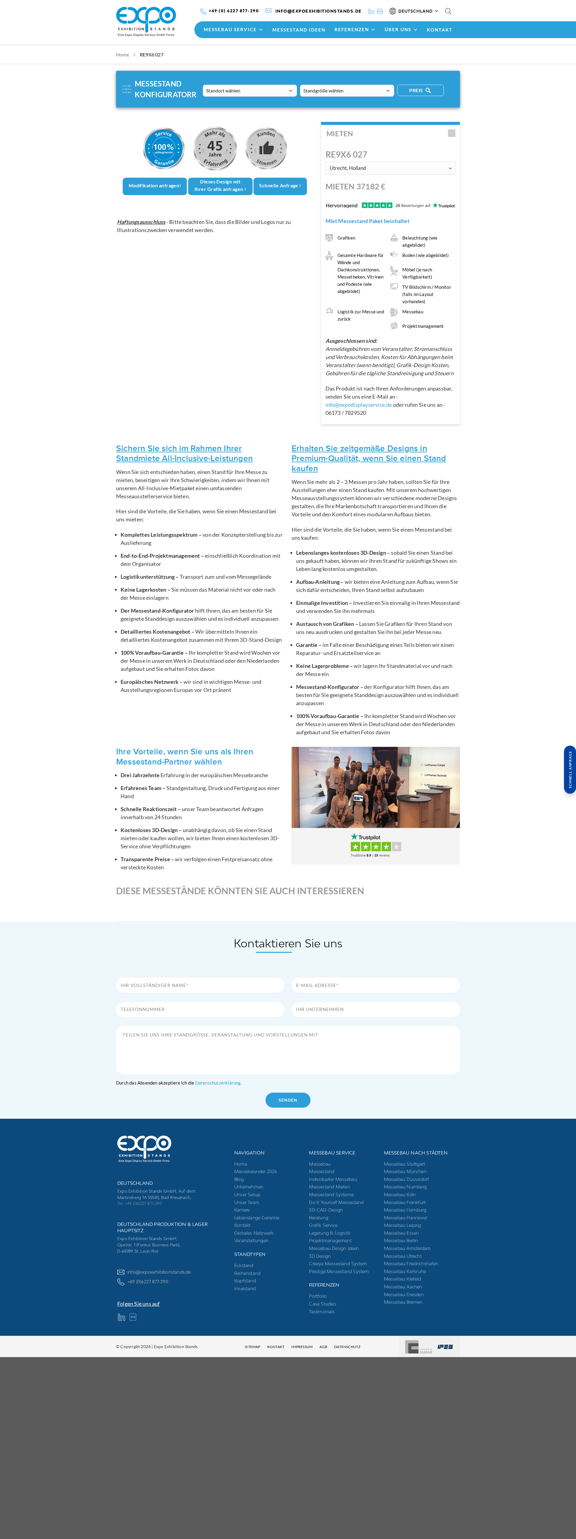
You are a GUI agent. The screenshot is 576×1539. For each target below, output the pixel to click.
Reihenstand (247, 1273)
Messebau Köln (400, 1194)
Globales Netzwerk (254, 1233)
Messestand (321, 1171)
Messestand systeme (331, 1194)
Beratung (318, 1217)
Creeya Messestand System (338, 1263)
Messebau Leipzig (402, 1225)
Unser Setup (247, 1194)
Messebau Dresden (404, 1294)
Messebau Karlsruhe (405, 1271)
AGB (323, 1346)
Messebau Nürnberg (405, 1186)
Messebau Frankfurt (405, 1202)
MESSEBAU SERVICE (230, 29)
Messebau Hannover (405, 1217)
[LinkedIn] (371, 11)
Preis (416, 90)
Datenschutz (347, 1346)
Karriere (242, 1209)
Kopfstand (245, 1280)
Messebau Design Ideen (334, 1248)
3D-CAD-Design (326, 1209)
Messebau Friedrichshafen (411, 1263)
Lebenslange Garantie (256, 1217)
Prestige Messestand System (339, 1271)
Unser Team (246, 1202)
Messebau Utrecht (403, 1256)
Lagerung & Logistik (329, 1233)
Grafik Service (323, 1225)
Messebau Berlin (401, 1240)
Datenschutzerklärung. (218, 1082)
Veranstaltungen (251, 1240)
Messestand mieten (329, 1186)
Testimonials (321, 1311)
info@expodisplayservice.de (359, 404)
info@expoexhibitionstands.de (159, 1272)
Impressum (302, 1346)
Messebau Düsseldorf (406, 1179)
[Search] (448, 11)
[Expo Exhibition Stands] (156, 22)
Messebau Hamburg (405, 1209)
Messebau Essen (401, 1233)
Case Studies (322, 1303)
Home (122, 54)
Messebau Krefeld (402, 1278)
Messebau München (405, 1171)
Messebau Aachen (403, 1286)
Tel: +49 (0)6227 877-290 (139, 1203)
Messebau (320, 1163)
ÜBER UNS (398, 29)
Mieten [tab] (339, 133)
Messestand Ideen (299, 29)
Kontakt (439, 29)
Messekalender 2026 (255, 1171)
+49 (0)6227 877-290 (148, 1281)
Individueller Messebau (333, 1179)
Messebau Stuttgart (404, 1163)
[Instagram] (380, 11)
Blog (239, 1179)
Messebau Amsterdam (407, 1248)
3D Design (320, 1256)
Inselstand (245, 1288)
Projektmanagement (330, 1240)
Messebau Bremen (403, 1302)
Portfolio (318, 1296)
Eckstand (244, 1265)
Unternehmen (248, 1186)
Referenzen (351, 29)
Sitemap (252, 1346)
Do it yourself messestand (336, 1202)
